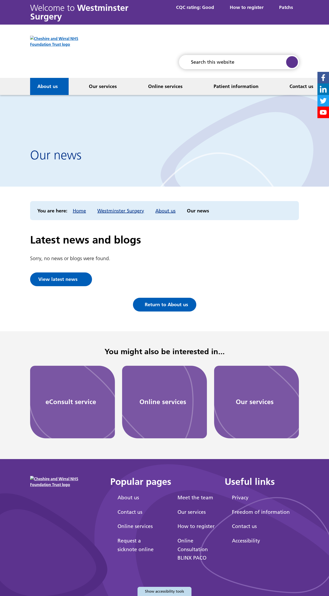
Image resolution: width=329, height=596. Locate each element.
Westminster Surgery (120, 211)
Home (79, 211)
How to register (246, 7)
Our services (103, 86)
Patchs (286, 7)
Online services (165, 86)
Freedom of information (261, 512)
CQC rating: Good (195, 7)
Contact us (301, 86)
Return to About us (166, 304)
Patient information (236, 86)
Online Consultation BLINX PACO (193, 549)
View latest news (58, 279)
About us (47, 86)
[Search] (292, 62)
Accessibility (246, 541)
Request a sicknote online (136, 545)
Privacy (240, 497)
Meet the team (195, 497)
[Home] (12, 86)
